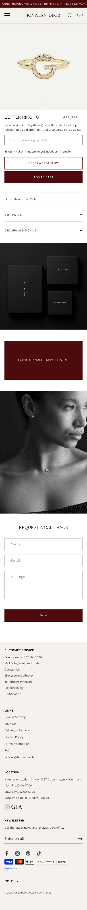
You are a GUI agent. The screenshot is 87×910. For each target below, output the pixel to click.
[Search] (70, 16)
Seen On (10, 723)
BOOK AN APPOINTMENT (21, 199)
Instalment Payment (18, 681)
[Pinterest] (28, 853)
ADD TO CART (43, 177)
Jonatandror (20, 892)
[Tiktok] (39, 853)
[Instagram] (17, 853)
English (9, 881)
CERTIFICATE (13, 214)
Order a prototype (43, 163)
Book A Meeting (15, 717)
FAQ (7, 750)
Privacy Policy (13, 737)
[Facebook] (6, 853)
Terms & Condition (17, 743)
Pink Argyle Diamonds (19, 757)
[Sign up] (80, 838)
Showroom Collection (19, 675)
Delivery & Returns (17, 730)
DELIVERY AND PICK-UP (20, 230)
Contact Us (12, 669)
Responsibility (14, 687)
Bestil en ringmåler (59, 151)
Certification (12, 694)
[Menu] (7, 15)
